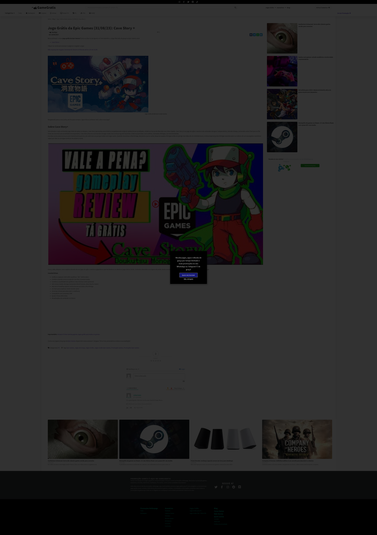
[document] (188, 267)
